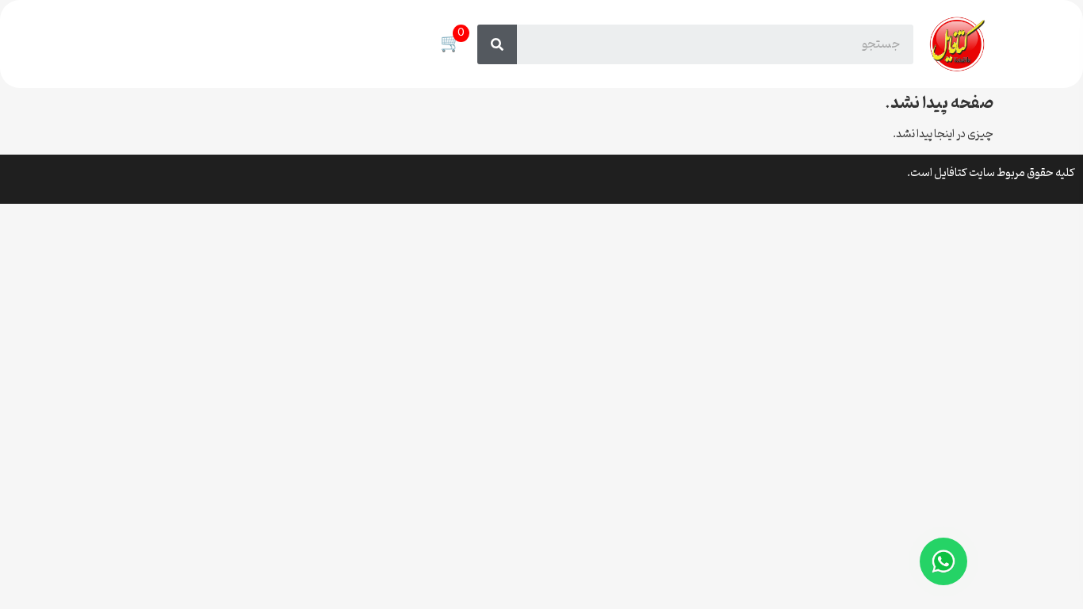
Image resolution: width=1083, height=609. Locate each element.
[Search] (497, 44)
